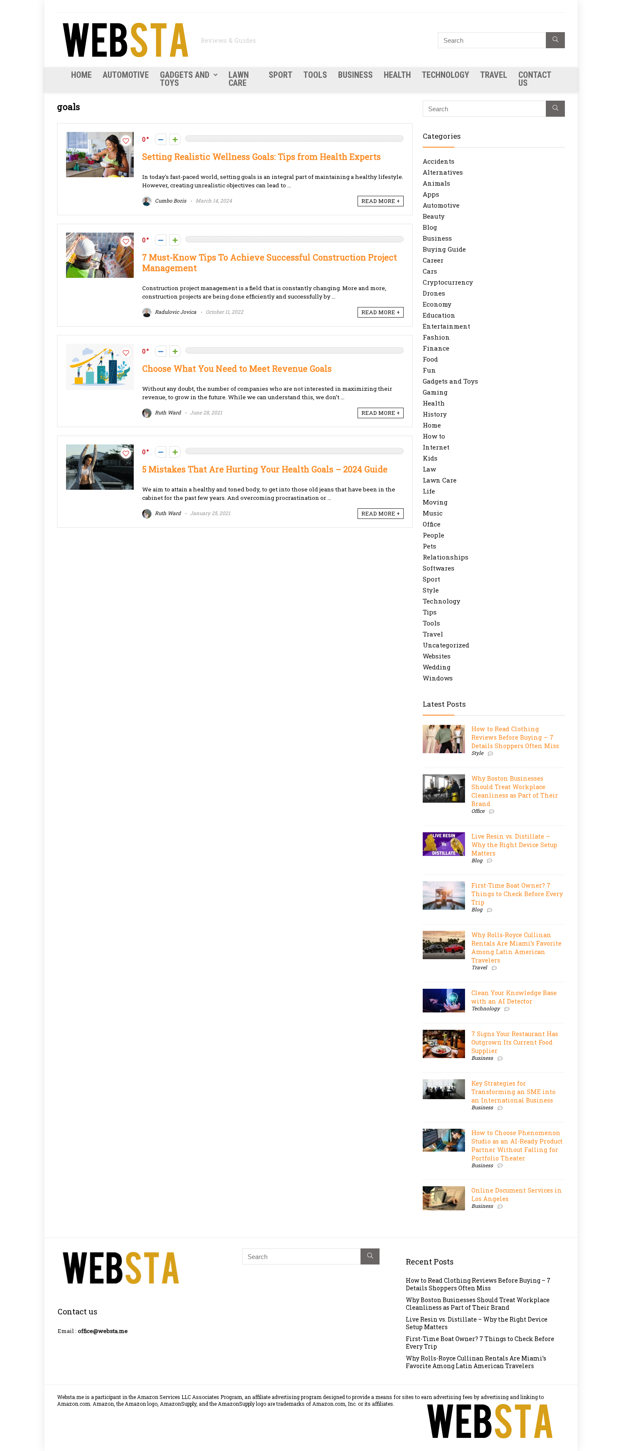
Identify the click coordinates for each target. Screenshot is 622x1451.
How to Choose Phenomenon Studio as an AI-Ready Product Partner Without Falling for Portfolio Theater (517, 1145)
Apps (431, 194)
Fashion (436, 337)
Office (431, 524)
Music (433, 513)
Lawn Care (238, 79)
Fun (429, 370)
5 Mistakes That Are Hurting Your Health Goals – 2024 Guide (265, 469)
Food (430, 359)
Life (429, 491)
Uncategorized (446, 645)
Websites (437, 656)
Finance (436, 348)
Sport (280, 75)
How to (434, 436)
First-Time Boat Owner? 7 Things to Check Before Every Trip (517, 893)
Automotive (126, 75)
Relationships (445, 557)
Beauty (434, 216)
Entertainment (446, 326)
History (435, 414)
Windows (438, 678)
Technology (445, 75)
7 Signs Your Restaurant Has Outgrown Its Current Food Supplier (514, 1042)
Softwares (438, 568)
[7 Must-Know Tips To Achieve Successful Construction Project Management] (100, 237)
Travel (493, 75)
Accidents (438, 161)
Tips (430, 612)
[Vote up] (175, 139)
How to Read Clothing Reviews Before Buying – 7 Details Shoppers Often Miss (515, 737)
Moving (435, 502)
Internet (436, 447)
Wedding (437, 667)
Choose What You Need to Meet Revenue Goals (237, 368)
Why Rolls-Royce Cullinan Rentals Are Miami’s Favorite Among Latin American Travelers (516, 947)
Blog (430, 227)
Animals (436, 183)
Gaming (435, 392)
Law (429, 469)
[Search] (555, 40)
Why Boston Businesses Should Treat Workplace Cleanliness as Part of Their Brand (514, 791)
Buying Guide (444, 249)
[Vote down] (160, 139)
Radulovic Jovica (175, 311)
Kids (430, 458)
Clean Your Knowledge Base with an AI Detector (514, 997)
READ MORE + (380, 201)
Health (397, 75)
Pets (429, 546)
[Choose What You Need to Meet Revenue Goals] (100, 348)
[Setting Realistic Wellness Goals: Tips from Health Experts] (100, 136)
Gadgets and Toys (184, 79)
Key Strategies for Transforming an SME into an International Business (513, 1091)
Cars (430, 271)
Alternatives (443, 172)
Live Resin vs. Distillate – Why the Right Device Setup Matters (514, 844)
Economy (437, 304)
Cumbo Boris (170, 200)
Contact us (534, 79)
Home (81, 75)
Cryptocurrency (448, 282)
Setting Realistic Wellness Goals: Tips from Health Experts (261, 156)
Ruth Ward (167, 412)
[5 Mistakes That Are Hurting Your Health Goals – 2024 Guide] (100, 448)
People (433, 535)
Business (355, 75)
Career (433, 260)
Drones (434, 293)
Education (439, 315)
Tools (315, 75)
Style (431, 590)
